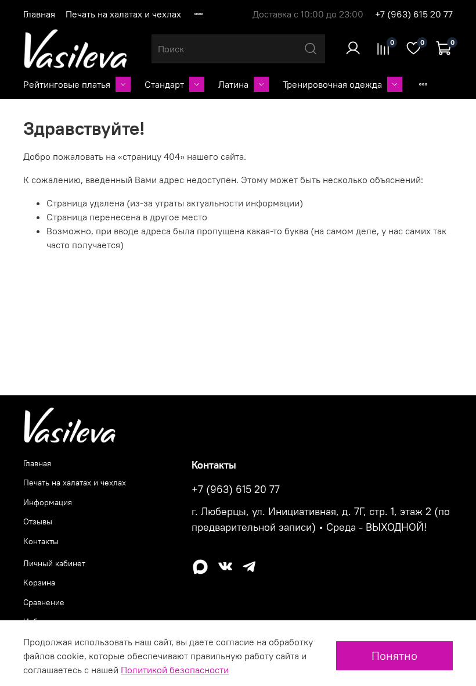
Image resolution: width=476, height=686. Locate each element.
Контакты (41, 541)
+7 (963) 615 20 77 (414, 14)
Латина (233, 84)
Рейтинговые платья (66, 84)
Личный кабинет (54, 563)
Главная (39, 14)
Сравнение (43, 602)
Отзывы (37, 521)
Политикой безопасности (175, 670)
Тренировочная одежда (332, 84)
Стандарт (164, 84)
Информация (47, 502)
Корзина (39, 582)
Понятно (394, 655)
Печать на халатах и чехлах (123, 14)
